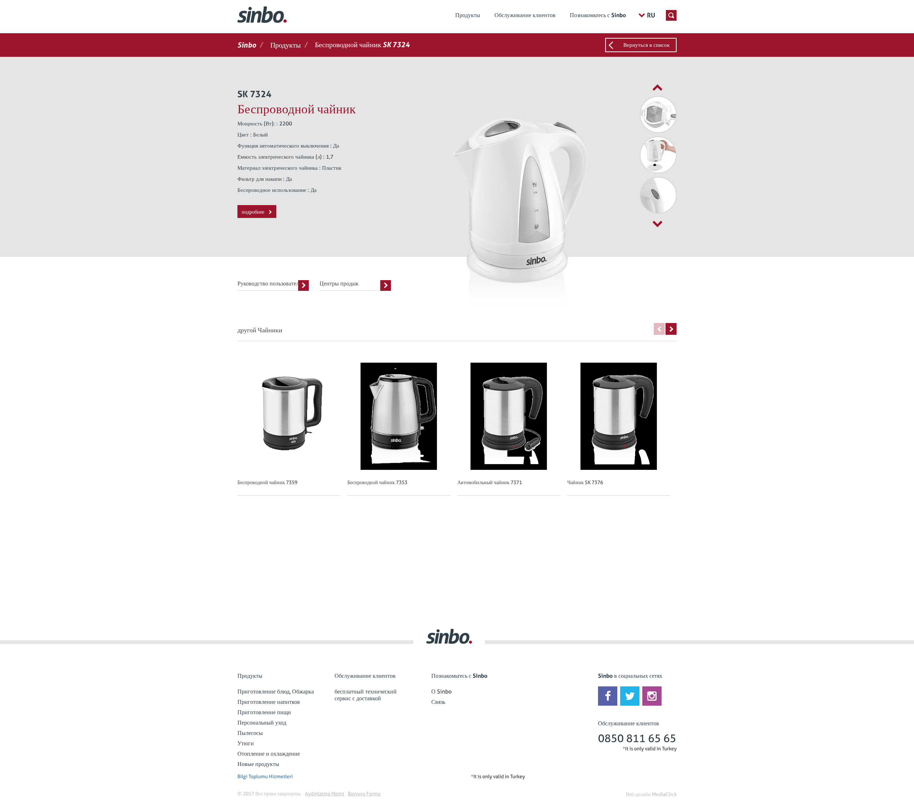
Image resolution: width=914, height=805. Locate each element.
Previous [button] (659, 329)
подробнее (253, 212)
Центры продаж (339, 283)
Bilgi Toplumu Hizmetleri (265, 776)
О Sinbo (441, 691)
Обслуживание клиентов (525, 15)
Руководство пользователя (269, 283)
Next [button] (671, 329)
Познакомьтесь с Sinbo (598, 15)
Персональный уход (261, 722)
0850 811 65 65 (637, 738)
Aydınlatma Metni (324, 793)
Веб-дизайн (638, 794)
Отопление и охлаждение (268, 753)
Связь (438, 702)
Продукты (467, 15)
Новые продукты (258, 764)
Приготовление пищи (264, 712)
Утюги (245, 743)
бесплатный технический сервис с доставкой (366, 695)
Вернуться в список (646, 45)
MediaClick (664, 794)
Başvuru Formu (364, 793)
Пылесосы (250, 733)
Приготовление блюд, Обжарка (275, 691)
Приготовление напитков (268, 702)
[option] (641, 114)
